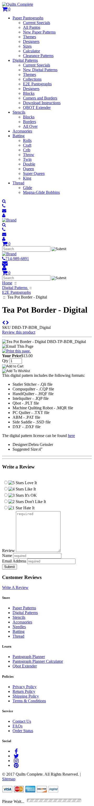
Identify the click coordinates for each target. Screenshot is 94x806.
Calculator (31, 51)
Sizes (27, 46)
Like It (30, 489)
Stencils (19, 112)
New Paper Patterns (39, 32)
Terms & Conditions (29, 701)
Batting (19, 136)
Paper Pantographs (28, 18)
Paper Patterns (24, 608)
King (27, 178)
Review (8, 550)
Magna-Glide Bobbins (41, 192)
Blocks (28, 93)
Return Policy (24, 691)
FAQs (17, 726)
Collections (32, 79)
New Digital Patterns (40, 70)
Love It (30, 483)
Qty (5, 360)
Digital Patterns (25, 60)
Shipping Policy (26, 696)
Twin (27, 159)
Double (29, 164)
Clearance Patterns (38, 55)
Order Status (23, 730)
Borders (29, 121)
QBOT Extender (37, 107)
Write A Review (15, 587)
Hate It (28, 508)
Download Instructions (42, 103)
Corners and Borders (40, 98)
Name (7, 555)
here (71, 435)
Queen (28, 169)
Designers (31, 41)
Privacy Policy (25, 686)
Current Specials (36, 22)
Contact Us (22, 721)
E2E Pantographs (37, 84)
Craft (27, 145)
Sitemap (8, 779)
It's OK (30, 495)
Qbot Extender (25, 666)
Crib (26, 150)
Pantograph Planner (29, 656)
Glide (27, 187)
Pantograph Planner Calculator (38, 661)
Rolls (27, 140)
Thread (18, 183)
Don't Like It (35, 501)
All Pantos (31, 27)
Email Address (14, 561)
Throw (28, 154)
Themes (29, 37)
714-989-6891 (17, 258)
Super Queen (34, 173)
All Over (30, 126)
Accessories (22, 131)
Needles (19, 627)
